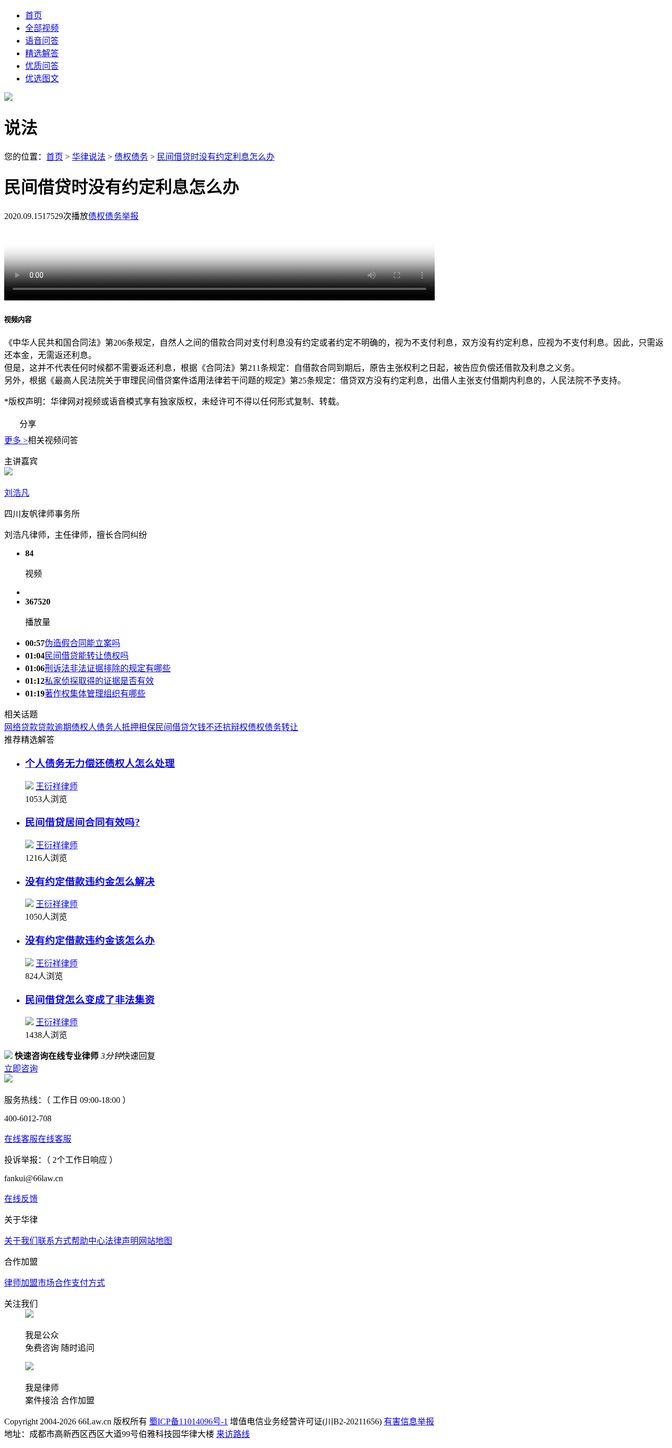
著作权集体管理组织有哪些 (95, 693)
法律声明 (122, 1240)
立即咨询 (21, 1068)
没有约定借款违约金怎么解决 (90, 881)
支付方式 (88, 1282)
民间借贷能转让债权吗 (87, 655)
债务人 (109, 727)
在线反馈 (21, 1198)
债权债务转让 (273, 727)
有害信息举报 (409, 1421)
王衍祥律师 (57, 786)
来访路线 (233, 1434)
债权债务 (131, 156)
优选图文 (42, 78)
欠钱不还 (206, 727)
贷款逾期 (54, 727)
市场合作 (54, 1282)
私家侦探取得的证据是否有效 (99, 680)
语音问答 (42, 40)
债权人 (84, 727)
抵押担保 (138, 727)
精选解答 (42, 53)
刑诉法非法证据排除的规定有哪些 (108, 668)
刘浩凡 (16, 492)
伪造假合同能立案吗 (82, 643)
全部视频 (42, 28)
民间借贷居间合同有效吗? (82, 822)
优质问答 (42, 65)
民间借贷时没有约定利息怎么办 (216, 156)
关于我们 (21, 1240)
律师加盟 (21, 1282)
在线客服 (21, 1138)
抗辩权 (235, 727)
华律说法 (89, 156)
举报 (130, 216)
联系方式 (54, 1240)
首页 (33, 15)
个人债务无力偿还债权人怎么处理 (100, 763)
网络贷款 (21, 727)
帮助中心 (88, 1240)
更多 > (16, 440)
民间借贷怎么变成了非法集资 (90, 999)
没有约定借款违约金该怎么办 (90, 940)
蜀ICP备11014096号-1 (188, 1421)
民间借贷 (172, 727)
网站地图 (155, 1240)
